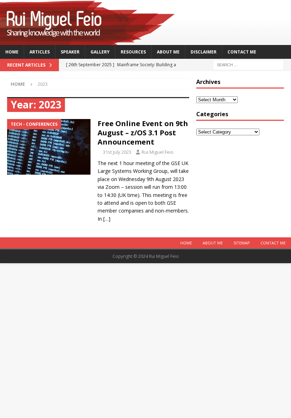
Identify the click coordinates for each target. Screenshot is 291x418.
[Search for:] (248, 64)
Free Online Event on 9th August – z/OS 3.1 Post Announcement (143, 133)
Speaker (70, 52)
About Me (168, 52)
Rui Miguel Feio (158, 152)
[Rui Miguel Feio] (145, 40)
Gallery (100, 52)
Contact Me (241, 52)
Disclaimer (203, 52)
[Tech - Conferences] (48, 147)
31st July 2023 (117, 152)
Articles (39, 52)
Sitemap (242, 242)
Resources (133, 52)
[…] (106, 218)
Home (11, 52)
